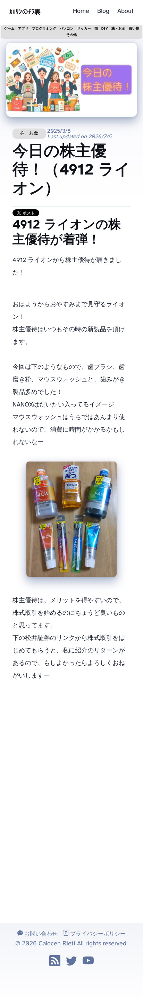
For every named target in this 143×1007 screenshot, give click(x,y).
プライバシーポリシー (97, 934)
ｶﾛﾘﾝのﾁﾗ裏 (25, 12)
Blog (103, 11)
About (125, 11)
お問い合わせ (40, 934)
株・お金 (29, 133)
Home (81, 11)
